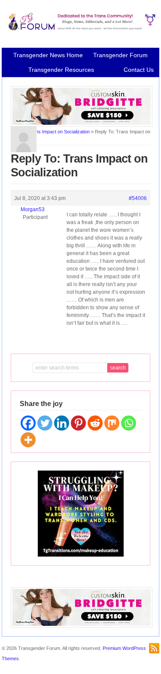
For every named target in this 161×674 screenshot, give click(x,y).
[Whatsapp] (128, 423)
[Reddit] (95, 423)
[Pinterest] (78, 423)
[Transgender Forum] (81, 29)
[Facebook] (28, 423)
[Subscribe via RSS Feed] (154, 648)
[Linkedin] (61, 423)
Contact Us (139, 69)
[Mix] (111, 423)
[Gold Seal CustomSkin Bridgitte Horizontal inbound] (81, 125)
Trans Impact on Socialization (59, 131)
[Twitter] (44, 423)
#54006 (138, 198)
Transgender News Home (48, 55)
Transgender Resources (61, 69)
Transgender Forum (120, 55)
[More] (28, 439)
